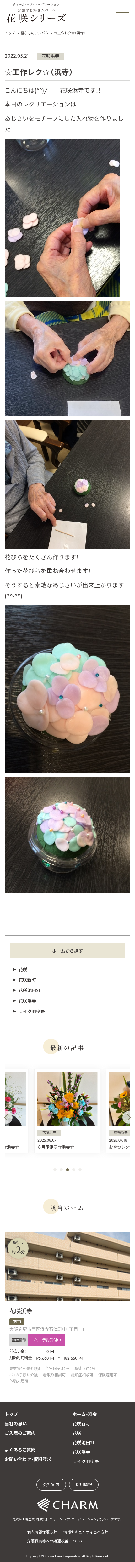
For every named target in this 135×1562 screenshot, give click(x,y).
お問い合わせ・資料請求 (28, 1459)
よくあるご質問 (20, 1450)
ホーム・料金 (85, 1414)
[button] (6, 1117)
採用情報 (84, 1484)
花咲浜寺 (50, 56)
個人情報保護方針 (42, 1532)
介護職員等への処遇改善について (55, 1541)
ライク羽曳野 (32, 1011)
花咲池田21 (29, 990)
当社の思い (16, 1424)
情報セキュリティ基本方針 (85, 1532)
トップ (10, 33)
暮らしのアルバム (34, 33)
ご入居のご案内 (20, 1433)
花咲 (23, 969)
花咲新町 (27, 980)
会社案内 (51, 1484)
